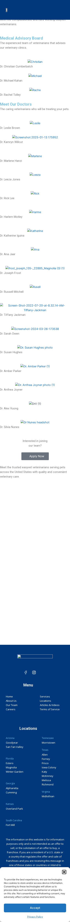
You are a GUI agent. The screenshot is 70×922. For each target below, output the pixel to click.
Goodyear (12, 742)
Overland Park (14, 808)
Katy (44, 771)
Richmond (47, 784)
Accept (35, 908)
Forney (46, 759)
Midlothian (48, 796)
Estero (9, 763)
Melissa (46, 780)
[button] (64, 872)
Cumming (11, 792)
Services (45, 696)
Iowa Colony (49, 767)
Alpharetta (12, 788)
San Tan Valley (14, 747)
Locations (45, 700)
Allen (45, 754)
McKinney (47, 776)
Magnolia (11, 767)
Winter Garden (14, 771)
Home (9, 696)
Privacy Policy (35, 916)
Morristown (48, 742)
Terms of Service (50, 709)
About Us (11, 700)
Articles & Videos (50, 705)
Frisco (45, 763)
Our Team (12, 705)
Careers (10, 709)
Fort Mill (10, 825)
